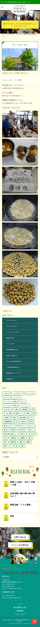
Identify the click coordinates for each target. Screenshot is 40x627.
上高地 (16, 409)
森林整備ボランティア (12, 373)
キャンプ (6, 397)
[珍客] (20, 518)
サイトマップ (20, 614)
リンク (20, 604)
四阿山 (28, 413)
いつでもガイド (17, 393)
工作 (31, 417)
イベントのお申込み (20, 545)
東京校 (23, 421)
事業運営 (8, 379)
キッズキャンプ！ (11, 332)
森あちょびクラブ (9, 426)
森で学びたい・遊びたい (27, 430)
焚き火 (23, 434)
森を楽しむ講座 (10, 355)
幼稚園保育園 (8, 421)
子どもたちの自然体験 (12, 361)
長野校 (19, 80)
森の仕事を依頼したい (10, 434)
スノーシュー (24, 405)
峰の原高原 (23, 417)
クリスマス (16, 397)
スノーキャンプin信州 (10, 405)
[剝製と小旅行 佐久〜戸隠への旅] (20, 484)
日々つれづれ (19, 34)
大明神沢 (6, 417)
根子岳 (31, 421)
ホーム (4, 34)
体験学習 (8, 338)
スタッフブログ (11, 34)
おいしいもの (7, 80)
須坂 (22, 446)
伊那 (32, 409)
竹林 (5, 438)
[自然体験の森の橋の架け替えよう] (20, 495)
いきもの (6, 393)
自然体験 (13, 438)
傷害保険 (20, 611)
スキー (22, 401)
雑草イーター (8, 446)
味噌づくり (19, 413)
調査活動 (13, 442)
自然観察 (22, 438)
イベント (8, 343)
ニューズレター (10, 320)
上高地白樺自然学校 (11, 367)
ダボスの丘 (7, 409)
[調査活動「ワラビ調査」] (20, 507)
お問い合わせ (20, 537)
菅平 (30, 438)
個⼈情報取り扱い (20, 607)
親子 (5, 442)
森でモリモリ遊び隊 (9, 430)
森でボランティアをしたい (26, 426)
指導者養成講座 (10, 349)
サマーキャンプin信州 (10, 401)
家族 (14, 417)
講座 (21, 442)
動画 (10, 413)
